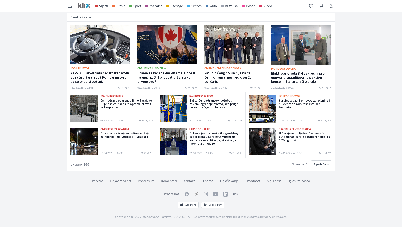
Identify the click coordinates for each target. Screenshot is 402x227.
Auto (213, 6)
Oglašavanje (229, 181)
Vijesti (103, 6)
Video (268, 6)
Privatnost (252, 181)
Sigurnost (274, 181)
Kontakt (189, 181)
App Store (190, 204)
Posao (250, 6)
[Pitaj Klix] (311, 6)
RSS (235, 194)
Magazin (155, 6)
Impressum (146, 181)
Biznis (120, 6)
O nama (207, 181)
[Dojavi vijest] (321, 6)
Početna (97, 181)
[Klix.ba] (84, 5)
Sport (137, 6)
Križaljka (231, 6)
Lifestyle (177, 6)
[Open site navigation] (70, 5)
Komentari (169, 181)
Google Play (215, 204)
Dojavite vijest (120, 181)
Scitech (196, 6)
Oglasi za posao (298, 181)
